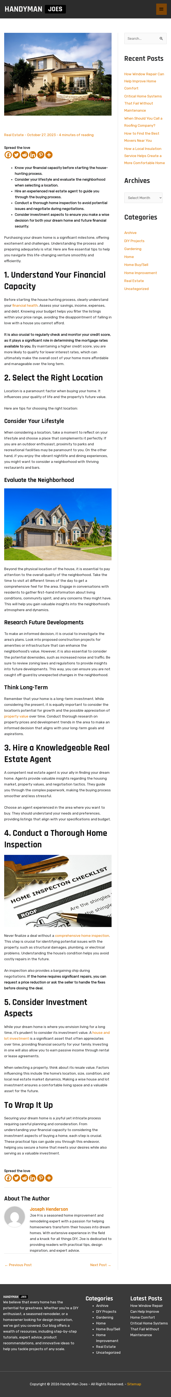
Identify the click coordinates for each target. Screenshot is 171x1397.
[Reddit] (24, 154)
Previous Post (18, 1265)
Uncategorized (136, 289)
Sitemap (134, 1384)
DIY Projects (134, 241)
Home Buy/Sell (136, 265)
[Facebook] (8, 154)
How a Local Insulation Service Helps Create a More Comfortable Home (144, 156)
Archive (130, 233)
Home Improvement (140, 273)
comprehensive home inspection (82, 935)
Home (129, 257)
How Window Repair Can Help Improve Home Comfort (144, 81)
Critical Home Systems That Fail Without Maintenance (143, 103)
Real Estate (14, 135)
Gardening (132, 249)
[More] (49, 154)
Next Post (100, 1265)
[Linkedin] (32, 154)
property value (16, 716)
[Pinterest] (40, 154)
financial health (25, 305)
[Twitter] (16, 154)
